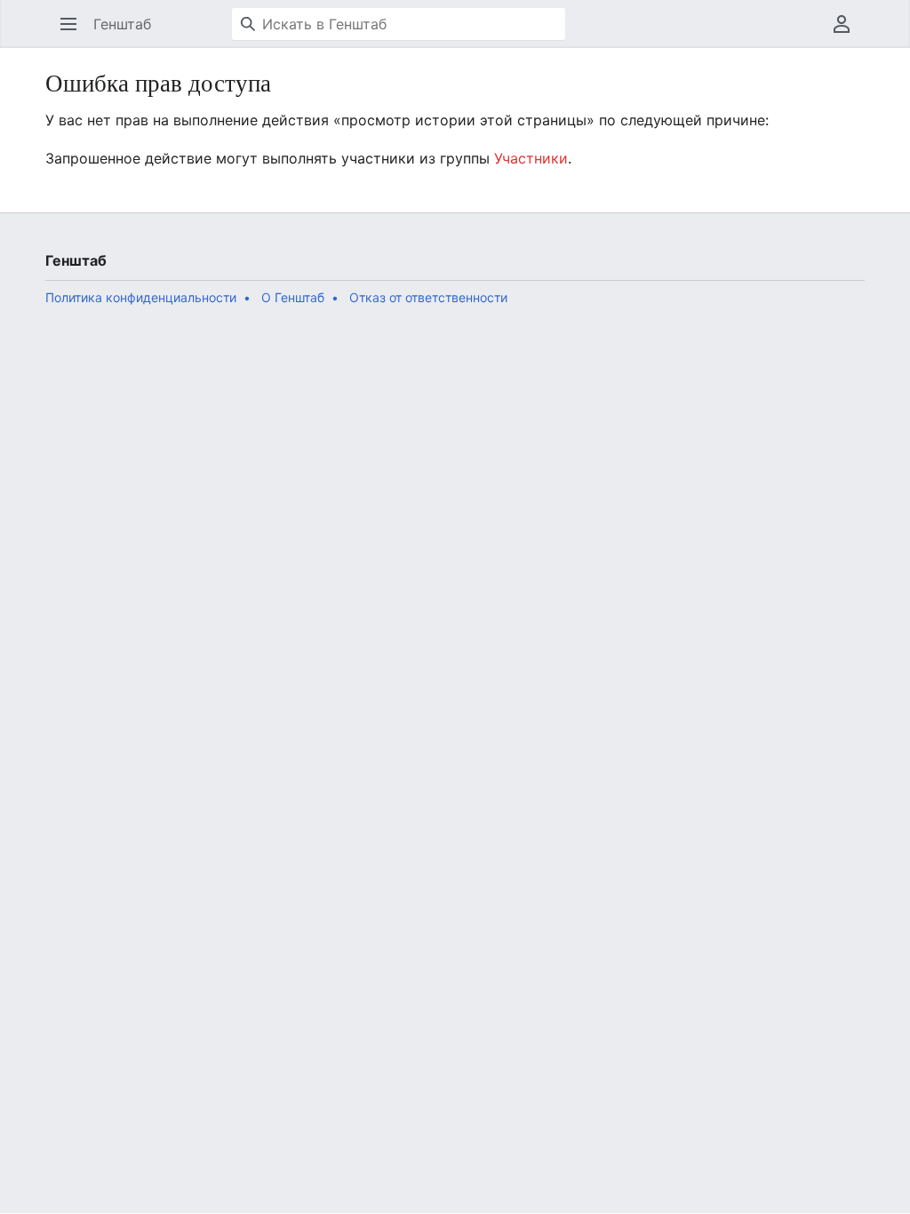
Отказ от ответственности (428, 297)
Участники (531, 158)
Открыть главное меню (74, 33)
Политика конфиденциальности (140, 297)
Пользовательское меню (847, 33)
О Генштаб (292, 297)
